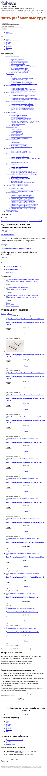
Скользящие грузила (11, 126)
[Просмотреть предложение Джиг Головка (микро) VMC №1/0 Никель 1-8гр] (21, 628)
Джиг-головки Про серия (13, 92)
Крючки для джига (11, 164)
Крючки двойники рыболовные (20, 157)
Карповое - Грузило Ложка (18, 116)
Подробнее (4, 230)
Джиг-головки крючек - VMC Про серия (22, 96)
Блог (7, 50)
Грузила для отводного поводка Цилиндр (22, 105)
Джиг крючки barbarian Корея (19, 169)
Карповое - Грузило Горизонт (19, 115)
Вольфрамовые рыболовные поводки (21, 147)
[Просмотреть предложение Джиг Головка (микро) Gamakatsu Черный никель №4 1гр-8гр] (15, 351)
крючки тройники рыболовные (19, 162)
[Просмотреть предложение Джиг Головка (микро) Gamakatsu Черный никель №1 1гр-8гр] (25, 394)
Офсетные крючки (11, 148)
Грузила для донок (11, 112)
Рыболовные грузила (12, 40)
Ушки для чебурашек (17, 188)
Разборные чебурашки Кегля (19, 69)
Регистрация (9, 33)
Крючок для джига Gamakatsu (19, 167)
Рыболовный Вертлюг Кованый (19, 179)
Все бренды (4, 314)
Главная (8, 39)
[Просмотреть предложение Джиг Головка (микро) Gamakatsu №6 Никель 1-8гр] (22, 438)
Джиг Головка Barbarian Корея (19, 88)
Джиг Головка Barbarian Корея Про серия (23, 89)
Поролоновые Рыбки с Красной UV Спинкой (23, 207)
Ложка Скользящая (16, 132)
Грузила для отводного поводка (15, 101)
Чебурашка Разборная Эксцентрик (20, 65)
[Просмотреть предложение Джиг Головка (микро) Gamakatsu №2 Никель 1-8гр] (22, 478)
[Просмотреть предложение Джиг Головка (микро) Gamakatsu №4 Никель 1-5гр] (22, 458)
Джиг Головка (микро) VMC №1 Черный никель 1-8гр (25, 557)
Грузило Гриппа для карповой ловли (21, 118)
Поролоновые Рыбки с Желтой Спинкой (22, 202)
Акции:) (8, 49)
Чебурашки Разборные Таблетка (20, 62)
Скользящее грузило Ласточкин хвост (21, 137)
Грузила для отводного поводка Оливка (22, 104)
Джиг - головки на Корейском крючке (21, 82)
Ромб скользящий (15, 135)
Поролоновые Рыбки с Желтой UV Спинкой (23, 205)
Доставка (8, 42)
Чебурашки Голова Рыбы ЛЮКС (20, 72)
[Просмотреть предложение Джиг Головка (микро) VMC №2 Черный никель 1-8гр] (22, 538)
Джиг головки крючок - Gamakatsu (21, 81)
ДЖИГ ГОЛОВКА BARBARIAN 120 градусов (24, 91)
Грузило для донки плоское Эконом (21, 119)
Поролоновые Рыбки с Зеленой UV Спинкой (23, 208)
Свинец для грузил (11, 209)
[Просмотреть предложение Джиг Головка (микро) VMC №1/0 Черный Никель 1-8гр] (23, 573)
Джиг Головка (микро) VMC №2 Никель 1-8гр (22, 597)
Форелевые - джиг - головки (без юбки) (22, 78)
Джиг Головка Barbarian (13, 85)
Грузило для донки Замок (18, 124)
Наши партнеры (10, 744)
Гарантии (8, 741)
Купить (26, 333)
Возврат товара (10, 742)
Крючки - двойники (11, 154)
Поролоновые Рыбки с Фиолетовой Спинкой (23, 201)
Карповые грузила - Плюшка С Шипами (22, 122)
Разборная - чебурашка (17, 59)
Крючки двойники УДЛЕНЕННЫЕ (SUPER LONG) (25, 158)
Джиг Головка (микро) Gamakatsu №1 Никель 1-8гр (24, 502)
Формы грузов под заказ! (13, 211)
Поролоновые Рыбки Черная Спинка (21, 195)
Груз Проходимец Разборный (19, 68)
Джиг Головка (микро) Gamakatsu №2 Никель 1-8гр (24, 482)
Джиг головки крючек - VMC (19, 79)
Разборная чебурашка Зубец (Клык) (21, 71)
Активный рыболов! (12, 269)
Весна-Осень (9, 272)
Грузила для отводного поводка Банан (22, 106)
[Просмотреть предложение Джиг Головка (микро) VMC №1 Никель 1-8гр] (20, 608)
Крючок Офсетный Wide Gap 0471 (21, 151)
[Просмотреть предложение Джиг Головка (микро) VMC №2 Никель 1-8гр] (20, 593)
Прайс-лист (9, 46)
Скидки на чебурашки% (13, 266)
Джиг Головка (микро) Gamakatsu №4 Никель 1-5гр (24, 462)
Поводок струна (15, 142)
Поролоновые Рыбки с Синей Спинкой (22, 198)
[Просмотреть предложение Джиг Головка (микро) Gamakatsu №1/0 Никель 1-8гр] (22, 518)
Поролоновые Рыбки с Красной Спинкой (22, 199)
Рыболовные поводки (12, 139)
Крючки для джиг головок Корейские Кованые (24, 172)
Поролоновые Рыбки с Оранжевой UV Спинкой (24, 204)
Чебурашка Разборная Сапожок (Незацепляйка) (24, 66)
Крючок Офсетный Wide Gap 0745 (21, 152)
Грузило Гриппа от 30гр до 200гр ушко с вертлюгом (21, 297)
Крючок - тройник (11, 159)
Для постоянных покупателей (14, 740)
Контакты (8, 45)
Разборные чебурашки (12, 56)
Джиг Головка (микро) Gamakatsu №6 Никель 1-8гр (24, 442)
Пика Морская (15, 125)
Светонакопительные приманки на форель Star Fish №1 (21, 281)
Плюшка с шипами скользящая (19, 138)
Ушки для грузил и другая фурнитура (17, 185)
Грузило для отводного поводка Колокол (22, 108)
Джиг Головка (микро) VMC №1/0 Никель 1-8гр (22, 632)
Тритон (10, 314)
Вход (7, 32)
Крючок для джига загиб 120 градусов (22, 171)
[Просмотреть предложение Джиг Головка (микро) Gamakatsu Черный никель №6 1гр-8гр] (25, 319)
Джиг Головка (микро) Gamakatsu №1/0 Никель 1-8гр (25, 522)
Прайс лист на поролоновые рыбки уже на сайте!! (16, 248)
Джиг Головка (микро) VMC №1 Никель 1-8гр (22, 612)
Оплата (8, 43)
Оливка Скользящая (16, 131)
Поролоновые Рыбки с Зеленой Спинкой (22, 197)
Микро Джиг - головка (17, 76)
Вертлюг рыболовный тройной (19, 184)
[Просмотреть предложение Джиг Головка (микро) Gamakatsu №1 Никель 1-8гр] (22, 498)
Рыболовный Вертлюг (17, 181)
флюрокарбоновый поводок (19, 144)
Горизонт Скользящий (17, 134)
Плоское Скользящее (16, 129)
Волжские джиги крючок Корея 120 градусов (24, 84)
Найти (4, 29)
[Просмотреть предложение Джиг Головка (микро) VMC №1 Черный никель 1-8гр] (22, 553)
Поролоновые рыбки (12, 192)
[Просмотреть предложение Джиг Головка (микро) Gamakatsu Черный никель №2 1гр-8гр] (25, 373)
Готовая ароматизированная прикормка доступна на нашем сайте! (21, 221)
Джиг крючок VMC (16, 168)
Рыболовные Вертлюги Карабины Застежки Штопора (21, 174)
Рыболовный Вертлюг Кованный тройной (22, 182)
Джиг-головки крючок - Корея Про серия (23, 95)
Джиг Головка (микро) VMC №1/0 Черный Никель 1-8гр (25, 577)
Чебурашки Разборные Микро (19, 61)
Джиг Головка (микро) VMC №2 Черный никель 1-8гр (25, 542)
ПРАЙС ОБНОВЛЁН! (7, 235)
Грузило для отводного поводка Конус (22, 109)
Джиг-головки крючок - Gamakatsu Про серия (24, 98)
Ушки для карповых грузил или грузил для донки (25, 189)
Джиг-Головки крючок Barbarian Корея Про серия (25, 99)
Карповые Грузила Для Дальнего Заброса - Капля (25, 121)
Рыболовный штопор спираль (19, 177)
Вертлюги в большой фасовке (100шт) (22, 191)
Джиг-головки (10, 74)
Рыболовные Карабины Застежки (20, 178)
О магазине (9, 48)
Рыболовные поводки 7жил (18, 145)
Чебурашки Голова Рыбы (18, 64)
